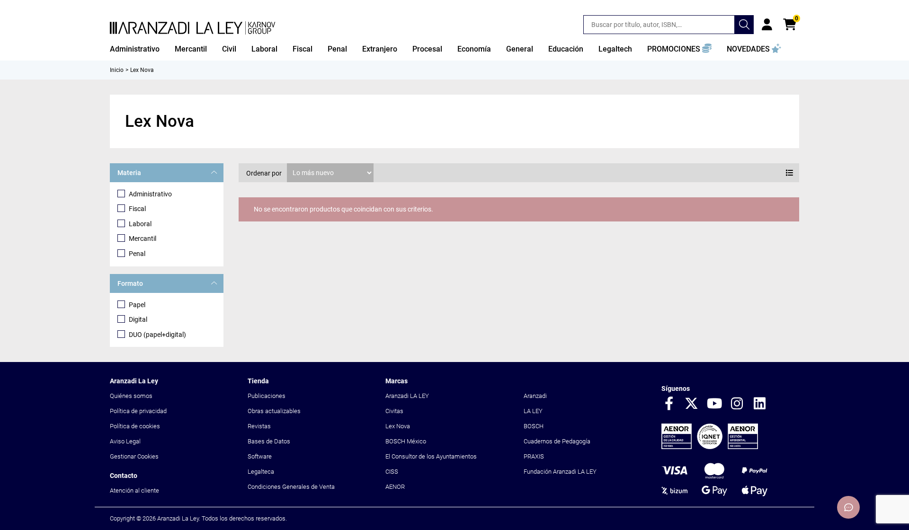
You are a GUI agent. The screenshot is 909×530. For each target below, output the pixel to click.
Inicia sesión (767, 24)
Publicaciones (266, 395)
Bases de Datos (269, 441)
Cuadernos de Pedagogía (557, 441)
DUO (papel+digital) (157, 334)
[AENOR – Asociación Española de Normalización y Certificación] (709, 446)
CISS (391, 471)
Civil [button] (229, 48)
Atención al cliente (134, 490)
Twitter (691, 404)
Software (260, 456)
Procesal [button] (427, 48)
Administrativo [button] (135, 48)
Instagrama (737, 404)
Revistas (259, 426)
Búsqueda (744, 24)
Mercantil (142, 238)
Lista (789, 172)
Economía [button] (474, 48)
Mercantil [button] (191, 48)
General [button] (519, 48)
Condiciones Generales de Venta (291, 486)
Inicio (117, 70)
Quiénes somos (131, 395)
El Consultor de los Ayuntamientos (431, 456)
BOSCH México (405, 441)
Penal (137, 253)
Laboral (140, 224)
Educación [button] (565, 48)
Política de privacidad (138, 411)
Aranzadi (535, 395)
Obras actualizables (274, 411)
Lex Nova (397, 426)
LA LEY (533, 411)
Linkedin (759, 404)
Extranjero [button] (379, 48)
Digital (138, 319)
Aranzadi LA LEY (407, 395)
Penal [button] (337, 48)
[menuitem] (134, 49)
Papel (137, 305)
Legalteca (261, 471)
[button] (679, 49)
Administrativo (150, 194)
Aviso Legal (125, 441)
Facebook (669, 404)
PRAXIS (534, 456)
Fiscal (137, 208)
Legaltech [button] (615, 48)
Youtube (714, 404)
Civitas (394, 411)
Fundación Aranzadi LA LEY (560, 471)
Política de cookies (135, 426)
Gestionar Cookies (134, 456)
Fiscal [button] (302, 48)
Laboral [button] (264, 48)
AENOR (395, 486)
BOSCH (534, 426)
